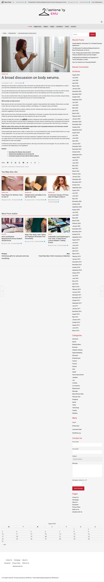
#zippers (46, 26)
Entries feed (75, 426)
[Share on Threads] (35, 162)
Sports (74, 402)
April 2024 (75, 141)
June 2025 (75, 105)
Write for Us (75, 509)
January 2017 (76, 308)
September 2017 (77, 303)
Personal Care (5, 192)
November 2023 (76, 149)
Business (50, 234)
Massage (75, 391)
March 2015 (75, 330)
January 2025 (76, 119)
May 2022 (75, 165)
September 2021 (77, 187)
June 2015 (75, 328)
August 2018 (76, 273)
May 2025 (75, 108)
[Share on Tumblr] (31, 162)
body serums (11, 166)
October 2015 (76, 322)
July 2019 (75, 242)
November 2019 (76, 231)
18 (17, 536)
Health (74, 372)
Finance (74, 363)
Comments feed (76, 429)
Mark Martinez (12, 2)
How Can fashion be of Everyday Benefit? (84, 62)
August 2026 (76, 75)
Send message (78, 488)
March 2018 (75, 286)
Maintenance (76, 388)
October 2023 (76, 152)
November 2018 (76, 264)
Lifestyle (74, 383)
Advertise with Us (77, 512)
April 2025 (75, 110)
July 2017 (75, 306)
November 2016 (76, 311)
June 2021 (75, 196)
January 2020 (76, 226)
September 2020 (77, 207)
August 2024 (76, 132)
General (74, 366)
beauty (74, 341)
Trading (74, 410)
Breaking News (76, 344)
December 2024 (76, 121)
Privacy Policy (76, 507)
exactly (27, 166)
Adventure (75, 339)
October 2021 (76, 185)
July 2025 (75, 102)
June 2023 (75, 163)
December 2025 (76, 91)
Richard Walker (19, 83)
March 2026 (75, 86)
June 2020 (75, 215)
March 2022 (75, 171)
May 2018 (75, 281)
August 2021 (76, 190)
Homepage (75, 500)
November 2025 (76, 94)
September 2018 (77, 270)
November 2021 (76, 182)
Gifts (73, 369)
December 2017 (76, 295)
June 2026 (75, 80)
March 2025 (75, 113)
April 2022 (75, 168)
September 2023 (77, 154)
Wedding (74, 413)
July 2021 (75, 193)
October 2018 (76, 267)
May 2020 (75, 218)
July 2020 (75, 212)
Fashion (74, 361)
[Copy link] (38, 163)
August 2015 (76, 325)
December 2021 (76, 179)
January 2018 (76, 292)
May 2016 (75, 317)
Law (73, 380)
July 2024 (75, 135)
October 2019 (76, 234)
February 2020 (76, 223)
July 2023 (75, 160)
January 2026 (76, 88)
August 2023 (76, 157)
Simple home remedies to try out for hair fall (21, 154)
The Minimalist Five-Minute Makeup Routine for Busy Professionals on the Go (38, 2)
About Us (75, 502)
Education (4, 234)
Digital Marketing (77, 352)
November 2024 (76, 124)
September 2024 (77, 130)
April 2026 (75, 83)
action (6, 166)
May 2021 (75, 198)
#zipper (52, 26)
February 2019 (76, 256)
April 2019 (75, 251)
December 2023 (76, 146)
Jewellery (75, 377)
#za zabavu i (60, 26)
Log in (74, 422)
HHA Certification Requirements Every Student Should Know (12, 238)
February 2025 (76, 116)
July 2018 (75, 275)
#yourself (73, 26)
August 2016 (76, 314)
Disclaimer (75, 504)
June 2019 (75, 245)
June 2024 (75, 138)
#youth (66, 26)
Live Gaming (76, 385)
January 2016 (76, 319)
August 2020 (76, 209)
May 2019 (75, 248)
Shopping (75, 399)
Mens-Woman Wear (78, 394)
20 (46, 536)
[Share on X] (11, 162)
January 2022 (76, 176)
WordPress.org (76, 433)
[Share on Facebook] (7, 162)
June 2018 (75, 278)
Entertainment (76, 358)
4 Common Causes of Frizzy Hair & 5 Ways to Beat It (24, 156)
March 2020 (75, 220)
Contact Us (75, 497)
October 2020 (76, 204)
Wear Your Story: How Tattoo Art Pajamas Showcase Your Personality (35, 236)
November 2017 (76, 297)
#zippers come (37, 26)
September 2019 (77, 237)
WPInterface (55, 578)
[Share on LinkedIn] (15, 162)
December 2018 (76, 262)
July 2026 (75, 77)
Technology (75, 407)
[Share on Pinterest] (23, 162)
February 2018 (76, 289)
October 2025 (76, 97)
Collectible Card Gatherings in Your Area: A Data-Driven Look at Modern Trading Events (59, 239)
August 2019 (76, 240)
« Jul (4, 544)
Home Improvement (78, 374)
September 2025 (77, 99)
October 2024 (76, 127)
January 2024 (76, 143)
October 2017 (76, 300)
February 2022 (76, 174)
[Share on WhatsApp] (19, 162)
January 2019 (76, 259)
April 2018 (75, 284)
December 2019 (76, 229)
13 (46, 534)
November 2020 (76, 201)
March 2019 (75, 253)
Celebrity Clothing (77, 350)
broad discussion (20, 166)
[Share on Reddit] (27, 162)
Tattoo (74, 405)
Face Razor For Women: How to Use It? (20, 152)
